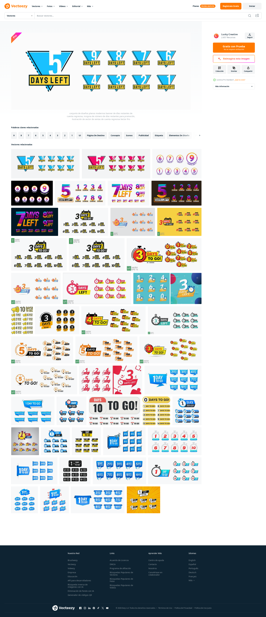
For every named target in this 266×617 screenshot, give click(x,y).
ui (80, 135)
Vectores (36, 6)
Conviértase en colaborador (155, 573)
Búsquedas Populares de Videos (121, 586)
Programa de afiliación (120, 568)
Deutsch (192, 572)
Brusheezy (72, 560)
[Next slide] (197, 135)
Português (193, 568)
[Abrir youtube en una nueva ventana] (107, 608)
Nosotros (152, 568)
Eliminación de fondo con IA (81, 591)
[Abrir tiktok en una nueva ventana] (98, 608)
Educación (72, 576)
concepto (115, 135)
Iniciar (252, 6)
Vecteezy (72, 564)
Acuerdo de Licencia (119, 560)
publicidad (144, 135)
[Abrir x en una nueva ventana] (103, 608)
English (192, 560)
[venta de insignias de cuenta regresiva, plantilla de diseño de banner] (25, 441)
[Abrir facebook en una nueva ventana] (80, 608)
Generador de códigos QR (80, 595)
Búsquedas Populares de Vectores (121, 573)
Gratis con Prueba (234, 48)
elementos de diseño (179, 135)
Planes (196, 6)
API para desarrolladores (79, 580)
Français (192, 576)
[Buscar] (249, 15)
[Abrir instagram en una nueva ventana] (85, 608)
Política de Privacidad (183, 608)
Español (192, 564)
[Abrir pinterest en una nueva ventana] (94, 608)
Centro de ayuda (156, 560)
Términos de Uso (165, 608)
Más (89, 6)
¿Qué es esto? (240, 80)
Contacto (152, 564)
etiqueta (159, 135)
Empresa (72, 572)
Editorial (76, 6)
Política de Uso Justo (203, 608)
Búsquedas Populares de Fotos (121, 580)
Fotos (49, 6)
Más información (222, 86)
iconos (129, 135)
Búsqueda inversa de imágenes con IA (78, 585)
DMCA (112, 564)
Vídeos (62, 6)
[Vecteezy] (15, 6)
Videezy (71, 568)
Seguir (250, 37)
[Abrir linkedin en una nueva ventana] (89, 608)
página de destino (96, 135)
